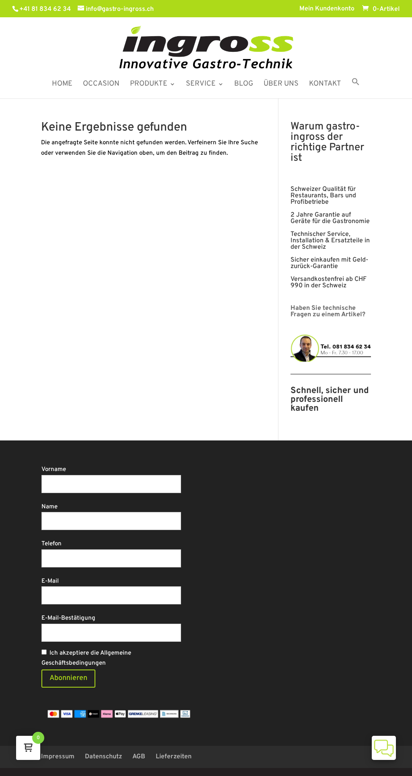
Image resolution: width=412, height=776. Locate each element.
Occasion (101, 84)
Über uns (281, 84)
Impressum (57, 757)
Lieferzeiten (174, 757)
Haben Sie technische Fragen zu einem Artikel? (327, 311)
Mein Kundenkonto (326, 9)
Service (201, 84)
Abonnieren (68, 678)
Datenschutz (103, 757)
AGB (138, 757)
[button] (356, 88)
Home (62, 84)
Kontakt (325, 84)
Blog (243, 84)
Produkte (148, 84)
